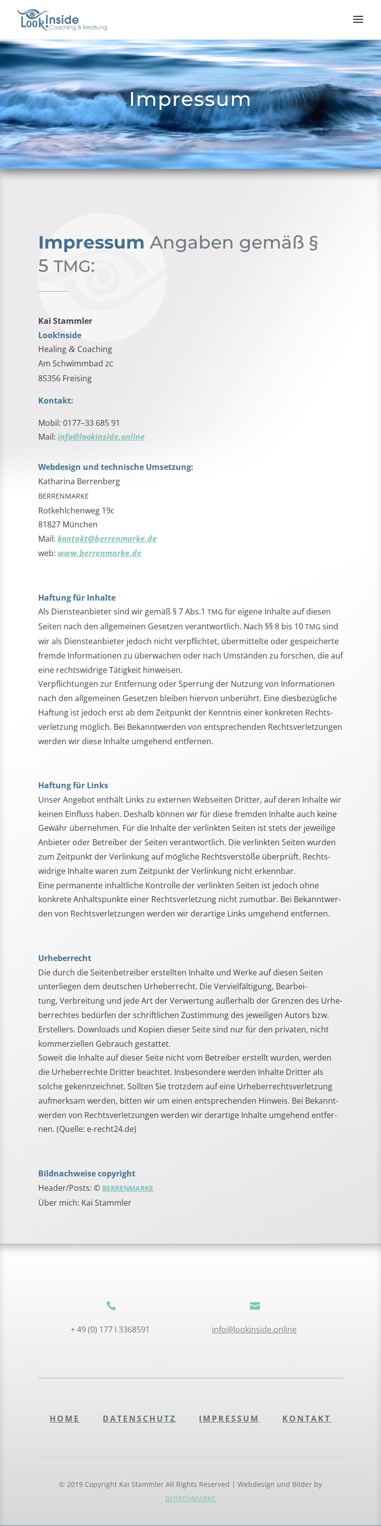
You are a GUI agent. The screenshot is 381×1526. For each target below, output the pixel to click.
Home (65, 1418)
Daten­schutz (139, 1418)
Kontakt (306, 1418)
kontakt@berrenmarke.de (107, 538)
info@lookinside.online (101, 436)
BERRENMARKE (190, 1498)
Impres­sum (229, 1418)
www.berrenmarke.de (99, 553)
